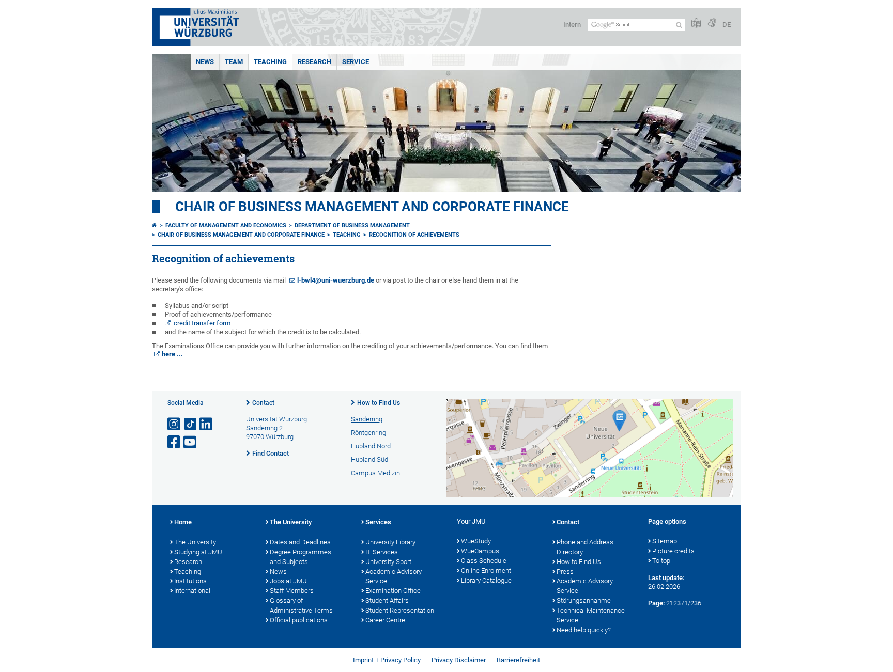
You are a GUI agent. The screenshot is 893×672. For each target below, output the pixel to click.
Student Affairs (387, 600)
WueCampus (480, 551)
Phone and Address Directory (585, 547)
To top (661, 561)
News (205, 62)
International (192, 591)
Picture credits (673, 551)
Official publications (299, 620)
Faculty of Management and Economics (225, 225)
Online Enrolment (486, 570)
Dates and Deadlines (300, 542)
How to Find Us (378, 403)
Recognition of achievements (414, 234)
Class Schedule (483, 561)
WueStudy (476, 541)
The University (195, 542)
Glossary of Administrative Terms (301, 605)
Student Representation (399, 610)
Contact (263, 403)
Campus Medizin (375, 473)
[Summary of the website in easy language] (696, 23)
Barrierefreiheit (518, 660)
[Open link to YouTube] (190, 442)
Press (565, 571)
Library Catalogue (486, 580)
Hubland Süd (369, 459)
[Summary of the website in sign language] (711, 23)
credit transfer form (202, 323)
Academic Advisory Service (393, 576)
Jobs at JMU (288, 581)
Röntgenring (368, 432)
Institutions (190, 581)
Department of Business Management (352, 225)
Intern (572, 24)
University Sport (388, 562)
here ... (172, 354)
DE (726, 24)
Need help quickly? (584, 630)
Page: (656, 603)
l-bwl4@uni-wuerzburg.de (335, 280)
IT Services (381, 552)
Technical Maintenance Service (591, 615)
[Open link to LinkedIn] (206, 424)
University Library (390, 542)
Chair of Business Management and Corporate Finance (372, 206)
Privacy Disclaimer (459, 660)
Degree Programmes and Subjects (300, 557)
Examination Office (393, 591)
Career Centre (385, 620)
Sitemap (664, 541)
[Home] (154, 225)
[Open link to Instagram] (174, 424)
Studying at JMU (198, 552)
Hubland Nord (371, 446)
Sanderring (366, 419)
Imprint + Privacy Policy (387, 660)
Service (355, 62)
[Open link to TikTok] (190, 424)
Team (234, 62)
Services (378, 522)
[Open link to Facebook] (174, 442)
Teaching (270, 62)
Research (314, 62)
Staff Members (292, 591)
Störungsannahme (584, 600)
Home (183, 522)
